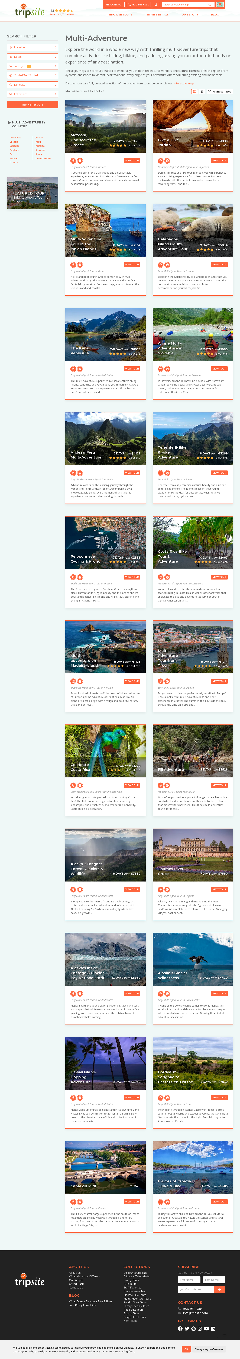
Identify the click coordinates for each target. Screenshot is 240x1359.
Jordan (39, 137)
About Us (74, 1272)
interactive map (184, 83)
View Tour (132, 160)
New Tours (130, 1320)
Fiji (11, 154)
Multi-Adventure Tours (137, 1298)
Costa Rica (15, 137)
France (14, 158)
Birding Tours (132, 1313)
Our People (76, 1280)
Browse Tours (120, 14)
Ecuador (14, 145)
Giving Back (76, 1283)
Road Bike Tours (133, 1309)
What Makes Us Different (84, 1276)
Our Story (190, 14)
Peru (38, 141)
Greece (14, 162)
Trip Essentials (157, 14)
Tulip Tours (130, 1283)
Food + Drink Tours (135, 1302)
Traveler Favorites (134, 1291)
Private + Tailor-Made (137, 1276)
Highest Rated (221, 91)
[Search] (210, 5)
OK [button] (186, 1349)
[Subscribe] (219, 1289)
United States (43, 158)
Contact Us (76, 1287)
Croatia (14, 141)
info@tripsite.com (195, 1313)
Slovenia (40, 150)
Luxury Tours (131, 1280)
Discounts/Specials (135, 1272)
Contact (116, 4)
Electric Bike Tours (135, 1295)
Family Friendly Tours (136, 1306)
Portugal (40, 145)
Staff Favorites (132, 1287)
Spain (38, 154)
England (14, 150)
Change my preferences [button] (208, 1349)
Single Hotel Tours (135, 1317)
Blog (215, 14)
